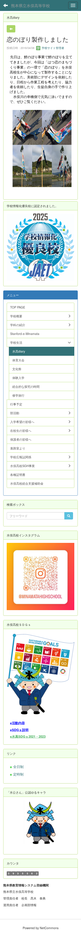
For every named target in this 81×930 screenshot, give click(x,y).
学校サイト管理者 (52, 48)
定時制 (18, 774)
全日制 (18, 766)
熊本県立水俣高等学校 (30, 5)
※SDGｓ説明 (19, 730)
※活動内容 (17, 723)
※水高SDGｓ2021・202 (27, 736)
